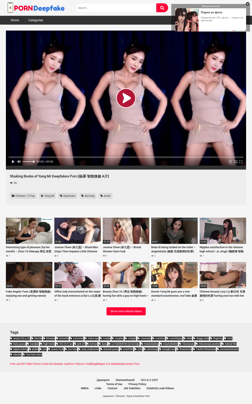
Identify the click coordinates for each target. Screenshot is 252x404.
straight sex (168, 349)
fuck (230, 338)
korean (93, 343)
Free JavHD (17, 363)
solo (140, 349)
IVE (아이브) (66, 343)
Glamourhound (125, 380)
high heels (49, 343)
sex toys (72, 349)
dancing (89, 195)
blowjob (50, 338)
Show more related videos (126, 311)
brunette (64, 338)
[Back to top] (238, 392)
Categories (35, 20)
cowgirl (132, 338)
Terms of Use (114, 384)
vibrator (17, 354)
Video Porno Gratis (37, 363)
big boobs (69, 195)
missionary (188, 343)
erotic (107, 195)
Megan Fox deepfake (109, 363)
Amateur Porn (131, 363)
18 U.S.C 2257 (149, 380)
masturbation (170, 343)
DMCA (85, 388)
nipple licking (20, 349)
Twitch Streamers (206, 349)
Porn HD (74, 363)
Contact (112, 388)
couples (119, 338)
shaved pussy (111, 349)
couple (106, 338)
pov (45, 349)
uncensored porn (229, 349)
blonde (38, 338)
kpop (104, 343)
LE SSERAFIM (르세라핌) (126, 343)
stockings (152, 349)
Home (15, 20)
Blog (93, 363)
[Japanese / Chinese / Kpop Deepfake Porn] (35, 7)
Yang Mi (49, 195)
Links (98, 388)
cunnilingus (176, 338)
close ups (93, 338)
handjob (34, 343)
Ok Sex (54, 363)
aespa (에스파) (21, 338)
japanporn (103, 380)
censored (78, 338)
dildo (189, 338)
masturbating (151, 343)
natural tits (231, 343)
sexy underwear (90, 349)
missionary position (209, 343)
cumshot (160, 338)
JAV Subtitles (131, 388)
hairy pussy (19, 343)
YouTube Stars (34, 354)
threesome (186, 349)
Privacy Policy (137, 384)
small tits (128, 349)
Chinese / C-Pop (25, 195)
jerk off (81, 343)
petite (35, 349)
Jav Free (85, 363)
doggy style (202, 338)
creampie (146, 338)
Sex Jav (63, 363)
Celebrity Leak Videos (160, 388)
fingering (218, 338)
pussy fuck (57, 349)
